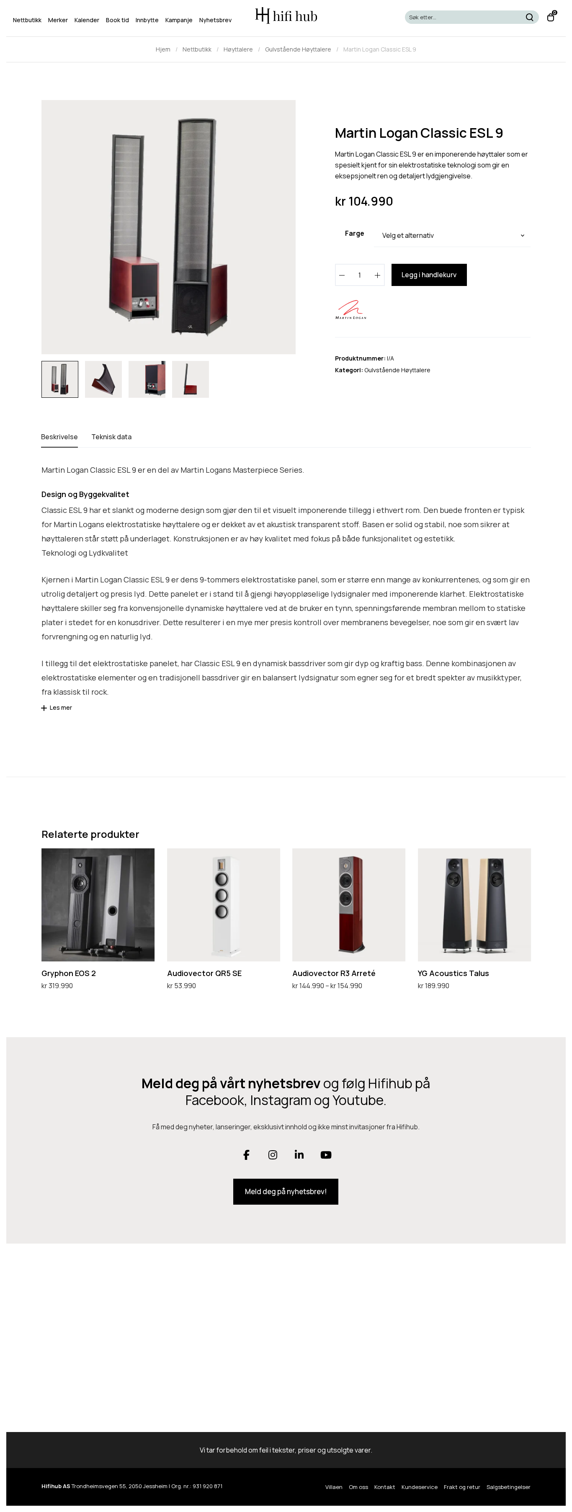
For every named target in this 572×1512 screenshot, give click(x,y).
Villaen (334, 1487)
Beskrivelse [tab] (59, 436)
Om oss (358, 1487)
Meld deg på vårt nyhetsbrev (231, 1083)
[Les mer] (45, 711)
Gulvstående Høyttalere (298, 49)
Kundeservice (420, 1487)
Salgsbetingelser (509, 1487)
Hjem (163, 49)
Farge (354, 233)
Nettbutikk (197, 49)
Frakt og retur (462, 1487)
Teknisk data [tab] (111, 436)
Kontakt (384, 1487)
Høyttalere (238, 49)
